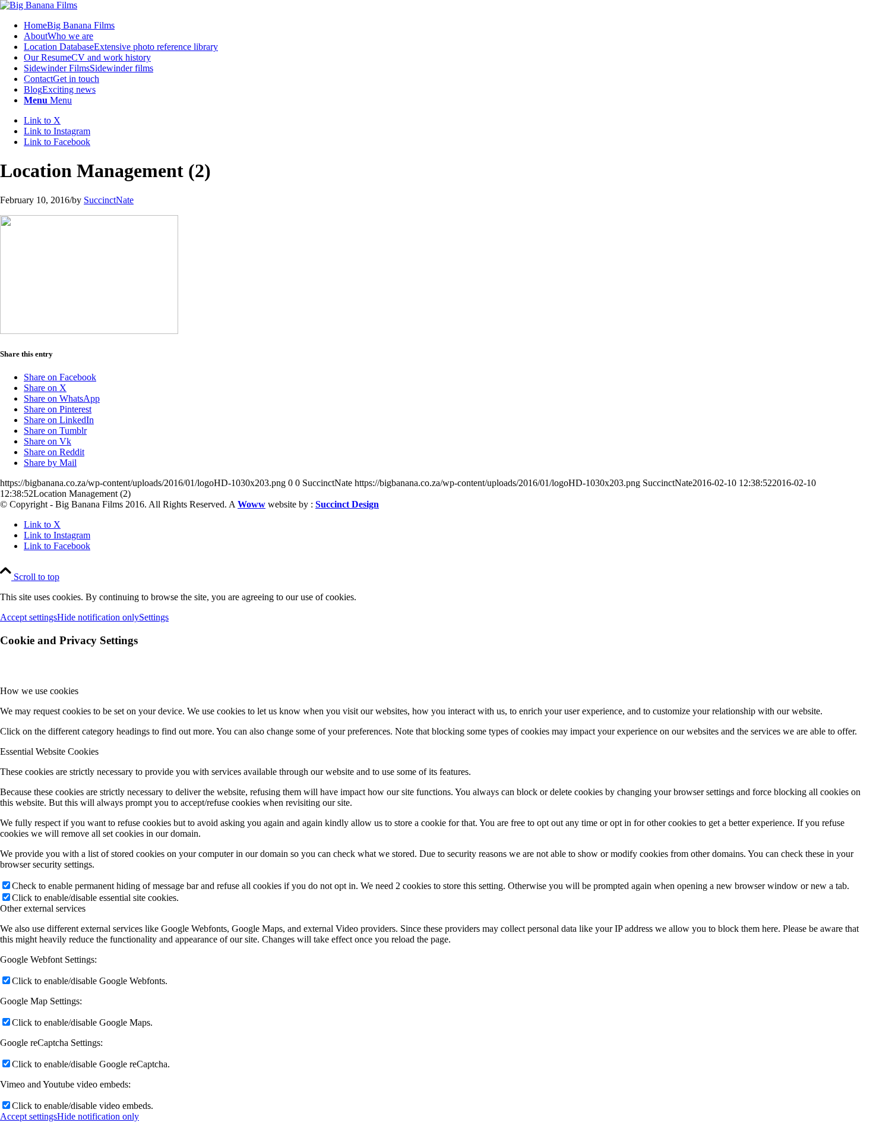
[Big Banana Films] (38, 5)
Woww (251, 504)
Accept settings (28, 617)
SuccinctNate (109, 200)
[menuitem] (448, 25)
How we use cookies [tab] (39, 691)
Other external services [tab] (43, 908)
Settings (154, 617)
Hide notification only (98, 617)
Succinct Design (347, 504)
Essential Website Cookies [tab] (49, 751)
